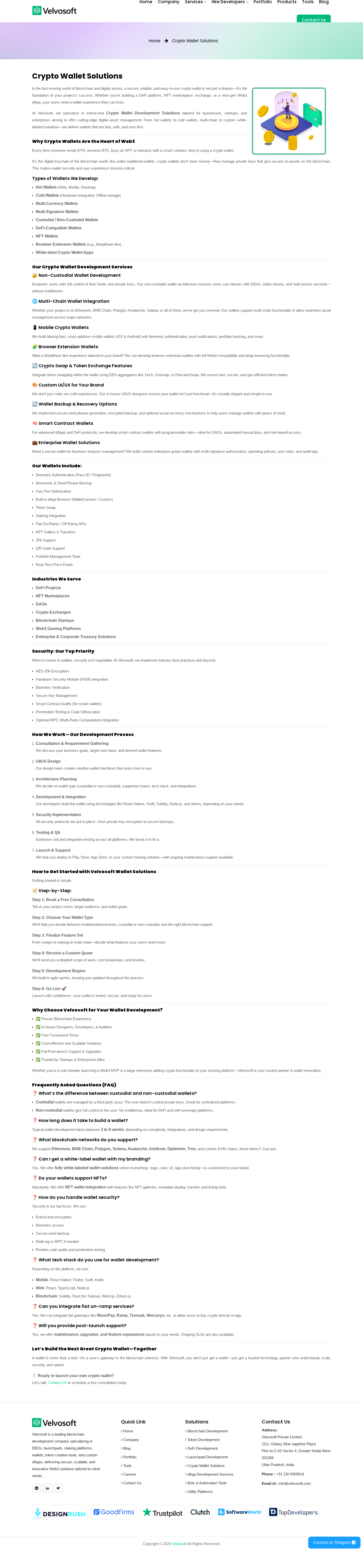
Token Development (203, 1440)
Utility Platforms (199, 1491)
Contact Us (314, 20)
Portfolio (129, 1457)
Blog (126, 1448)
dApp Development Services (210, 1474)
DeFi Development (202, 1448)
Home (127, 1431)
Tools (127, 1466)
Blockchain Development (207, 1431)
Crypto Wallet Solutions (205, 1466)
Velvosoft (179, 1544)
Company (130, 1440)
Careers (129, 1474)
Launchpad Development (207, 1457)
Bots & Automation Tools (206, 1483)
